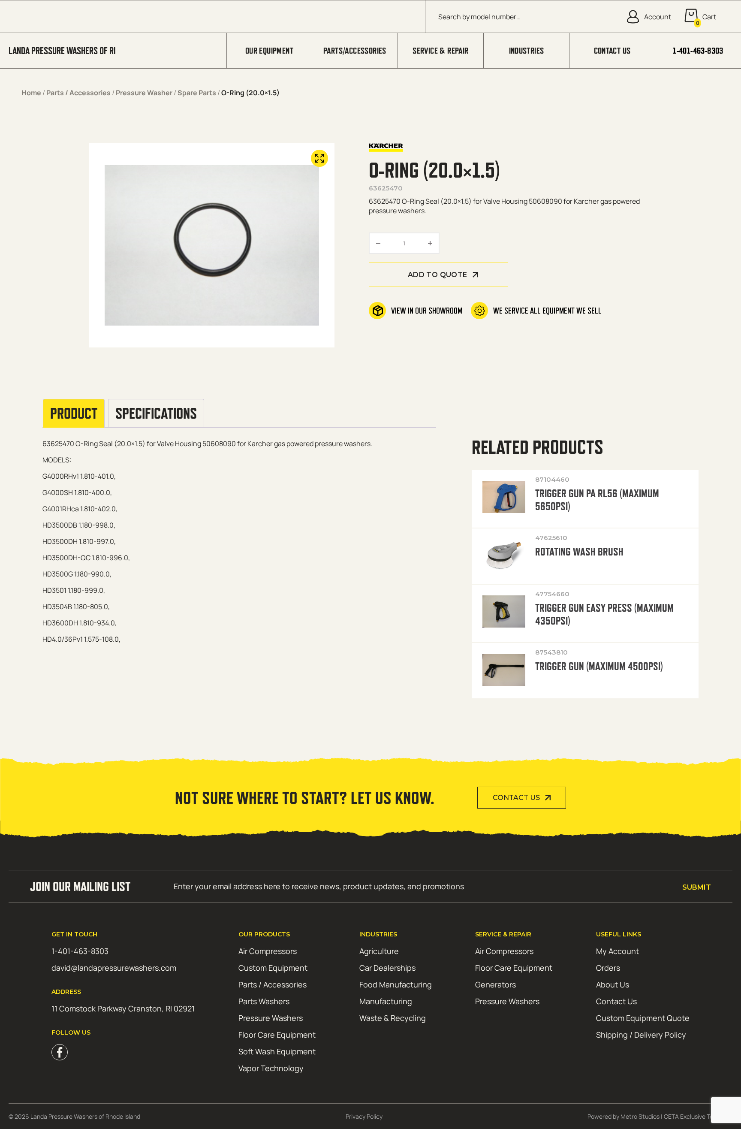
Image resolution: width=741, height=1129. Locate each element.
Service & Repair (440, 50)
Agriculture (379, 951)
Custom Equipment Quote (643, 1018)
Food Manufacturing (395, 984)
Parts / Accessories (78, 92)
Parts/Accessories (354, 50)
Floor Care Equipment (277, 1034)
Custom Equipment (272, 968)
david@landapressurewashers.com (113, 968)
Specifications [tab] (156, 413)
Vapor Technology (271, 1068)
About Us (612, 984)
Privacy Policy (364, 1116)
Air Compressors (267, 951)
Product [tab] (73, 413)
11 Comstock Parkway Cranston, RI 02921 (123, 1008)
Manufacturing (385, 1001)
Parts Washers (263, 1001)
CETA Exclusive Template (698, 1116)
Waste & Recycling (392, 1018)
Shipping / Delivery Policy (641, 1034)
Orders (608, 968)
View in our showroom (426, 310)
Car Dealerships (387, 968)
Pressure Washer (144, 92)
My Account (617, 951)
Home (31, 92)
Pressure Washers (270, 1018)
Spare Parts (197, 92)
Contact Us (612, 50)
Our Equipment (269, 50)
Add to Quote (437, 275)
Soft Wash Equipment (277, 1051)
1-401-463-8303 (698, 50)
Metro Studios (640, 1116)
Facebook (59, 1052)
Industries (526, 50)
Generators (495, 984)
